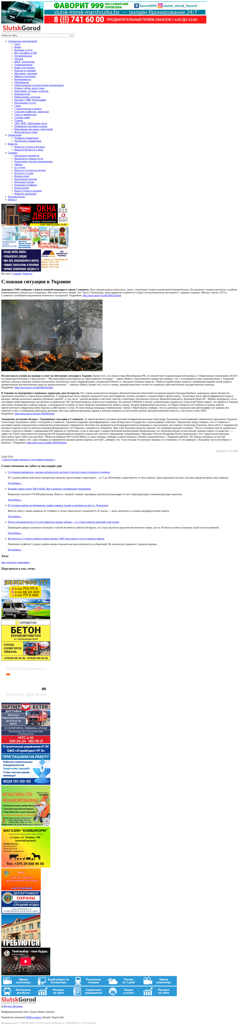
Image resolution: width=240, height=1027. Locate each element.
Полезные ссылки (24, 182)
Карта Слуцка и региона (28, 190)
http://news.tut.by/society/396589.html (34, 413)
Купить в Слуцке (23, 173)
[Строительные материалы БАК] (35, 270)
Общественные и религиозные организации (39, 85)
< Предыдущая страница (15, 459)
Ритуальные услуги (25, 102)
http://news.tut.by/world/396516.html (102, 295)
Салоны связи (22, 117)
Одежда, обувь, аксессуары (29, 88)
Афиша (18, 164)
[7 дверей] (35, 225)
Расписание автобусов (26, 155)
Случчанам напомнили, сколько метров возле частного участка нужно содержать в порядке (59, 472)
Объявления (14, 135)
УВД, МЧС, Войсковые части (30, 123)
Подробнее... (15, 483)
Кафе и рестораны (24, 67)
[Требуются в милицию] (20, 946)
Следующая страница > (42, 459)
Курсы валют (21, 187)
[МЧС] (21, 889)
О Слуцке (19, 167)
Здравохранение (23, 64)
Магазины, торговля (25, 73)
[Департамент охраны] (20, 912)
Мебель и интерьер (25, 76)
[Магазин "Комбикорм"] (25, 866)
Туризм (18, 120)
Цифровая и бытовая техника (30, 126)
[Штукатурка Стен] (25, 825)
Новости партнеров (25, 193)
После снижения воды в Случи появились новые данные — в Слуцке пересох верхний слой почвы (63, 522)
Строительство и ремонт (28, 108)
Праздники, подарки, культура (31, 91)
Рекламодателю (16, 196)
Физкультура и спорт (26, 132)
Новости (12, 143)
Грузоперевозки (23, 55)
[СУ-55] (25, 784)
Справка (12, 152)
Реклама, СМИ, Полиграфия (30, 99)
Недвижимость (22, 79)
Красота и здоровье (25, 70)
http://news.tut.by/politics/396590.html (46, 442)
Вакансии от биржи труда (28, 158)
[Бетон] (25, 659)
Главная (17, 273)
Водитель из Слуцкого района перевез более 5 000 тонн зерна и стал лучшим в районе (56, 538)
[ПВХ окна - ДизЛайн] (35, 247)
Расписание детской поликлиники (33, 161)
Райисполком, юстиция (27, 97)
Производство (22, 94)
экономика (24, 562)
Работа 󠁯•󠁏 (12, 199)
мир (3, 562)
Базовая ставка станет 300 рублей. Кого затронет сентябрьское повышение (49, 488)
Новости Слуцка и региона (29, 146)
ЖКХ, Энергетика (24, 61)
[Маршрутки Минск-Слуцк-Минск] (25, 618)
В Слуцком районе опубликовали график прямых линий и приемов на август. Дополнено (58, 505)
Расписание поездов (25, 179)
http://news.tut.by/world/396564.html (34, 387)
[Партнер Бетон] (25, 742)
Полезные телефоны (25, 185)
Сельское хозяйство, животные (31, 111)
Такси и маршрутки (25, 114)
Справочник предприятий (22, 41)
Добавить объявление (26, 138)
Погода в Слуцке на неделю (30, 170)
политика (11, 562)
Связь (17, 105)
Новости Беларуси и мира (28, 149)
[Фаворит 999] (103, 22)
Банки (17, 47)
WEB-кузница (34, 1017)
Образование (21, 82)
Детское (18, 58)
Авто (17, 44)
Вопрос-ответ (22, 176)
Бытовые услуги (23, 50)
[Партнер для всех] (25, 701)
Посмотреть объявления (27, 141)
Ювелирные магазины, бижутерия (33, 129)
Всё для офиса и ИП (25, 53)
